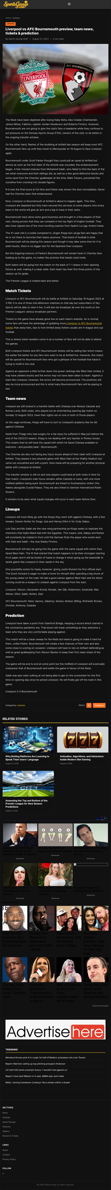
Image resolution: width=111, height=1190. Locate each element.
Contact (6, 1155)
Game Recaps (8, 1122)
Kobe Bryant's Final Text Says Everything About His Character (14, 939)
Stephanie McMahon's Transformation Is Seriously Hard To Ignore (41, 993)
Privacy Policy (9, 1159)
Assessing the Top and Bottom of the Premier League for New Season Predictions (26, 803)
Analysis (6, 1117)
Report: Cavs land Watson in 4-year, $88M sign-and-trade (34, 1076)
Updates (16, 18)
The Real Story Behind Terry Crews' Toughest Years (14, 991)
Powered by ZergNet (100, 1006)
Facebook (99, 705)
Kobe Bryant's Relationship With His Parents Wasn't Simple (69, 939)
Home (8, 18)
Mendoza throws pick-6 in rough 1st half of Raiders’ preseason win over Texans (45, 1057)
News (5, 1113)
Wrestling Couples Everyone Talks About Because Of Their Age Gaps (94, 943)
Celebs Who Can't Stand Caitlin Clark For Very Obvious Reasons (96, 991)
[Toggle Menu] (69, 4)
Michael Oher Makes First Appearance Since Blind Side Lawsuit (40, 941)
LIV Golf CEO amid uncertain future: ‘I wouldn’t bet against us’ (36, 1070)
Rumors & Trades (10, 1136)
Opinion (5, 1131)
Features (6, 1126)
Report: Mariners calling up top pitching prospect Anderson (35, 1063)
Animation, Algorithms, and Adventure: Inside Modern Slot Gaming (82, 758)
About (5, 1150)
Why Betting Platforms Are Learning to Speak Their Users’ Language (27, 758)
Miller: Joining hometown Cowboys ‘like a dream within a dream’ (37, 1082)
